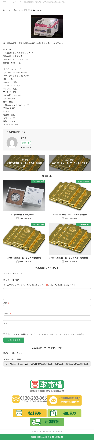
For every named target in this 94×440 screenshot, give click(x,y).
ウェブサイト (26, 147)
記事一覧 (25, 143)
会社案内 (35, 432)
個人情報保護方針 (45, 432)
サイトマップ (57, 432)
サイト (6, 324)
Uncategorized (39, 10)
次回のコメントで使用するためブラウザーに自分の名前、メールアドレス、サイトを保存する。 (47, 334)
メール (7, 313)
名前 (6, 303)
